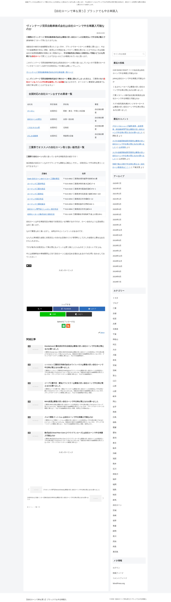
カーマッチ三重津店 (35, 194)
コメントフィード (120, 578)
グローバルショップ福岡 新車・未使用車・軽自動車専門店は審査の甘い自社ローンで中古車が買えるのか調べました (128, 129)
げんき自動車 (32, 136)
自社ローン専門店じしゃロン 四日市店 (42, 209)
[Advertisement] (65, 286)
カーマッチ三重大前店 (36, 189)
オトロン (30, 111)
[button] (79, 314)
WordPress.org (119, 583)
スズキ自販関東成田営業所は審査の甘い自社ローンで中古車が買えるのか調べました (128, 144)
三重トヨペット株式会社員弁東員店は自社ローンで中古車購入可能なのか (129, 96)
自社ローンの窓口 (34, 119)
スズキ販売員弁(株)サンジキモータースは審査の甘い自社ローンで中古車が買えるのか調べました (129, 107)
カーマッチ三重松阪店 (36, 204)
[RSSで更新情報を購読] (68, 326)
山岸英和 (122, 147)
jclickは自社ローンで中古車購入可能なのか (129, 80)
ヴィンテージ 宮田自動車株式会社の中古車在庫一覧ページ (49, 72)
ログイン (116, 568)
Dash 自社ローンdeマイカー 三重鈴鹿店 (43, 179)
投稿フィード (118, 573)
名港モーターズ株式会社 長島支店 (41, 214)
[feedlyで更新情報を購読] (64, 326)
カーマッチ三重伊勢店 (36, 184)
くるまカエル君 (33, 128)
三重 (29, 265)
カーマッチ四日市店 (35, 199)
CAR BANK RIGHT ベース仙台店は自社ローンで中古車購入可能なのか (128, 71)
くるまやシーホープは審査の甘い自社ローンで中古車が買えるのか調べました (129, 88)
